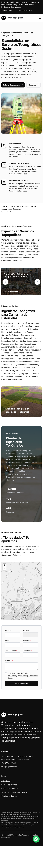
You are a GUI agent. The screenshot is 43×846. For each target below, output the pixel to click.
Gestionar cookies (25, 10)
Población (27, 651)
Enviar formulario (21, 683)
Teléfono (27, 640)
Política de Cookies (9, 785)
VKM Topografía (15, 18)
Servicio (26, 630)
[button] (37, 282)
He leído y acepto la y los (23, 675)
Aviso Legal (6, 781)
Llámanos (32, 85)
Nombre (8, 630)
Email (7, 640)
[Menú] (40, 17)
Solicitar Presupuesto (11, 85)
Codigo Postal (11, 651)
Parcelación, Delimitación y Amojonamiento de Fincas (17, 275)
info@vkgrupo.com (9, 767)
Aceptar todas (6, 10)
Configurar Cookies (9, 796)
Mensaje (9, 661)
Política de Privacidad (10, 788)
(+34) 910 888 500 (8, 763)
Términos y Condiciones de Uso (14, 792)
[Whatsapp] (36, 839)
